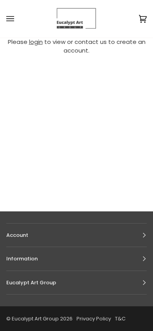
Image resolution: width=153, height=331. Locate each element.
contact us (91, 42)
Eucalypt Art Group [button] (31, 282)
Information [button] (22, 258)
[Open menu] (18, 19)
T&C (120, 318)
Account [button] (17, 235)
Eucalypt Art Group (35, 318)
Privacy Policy (93, 318)
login (36, 42)
